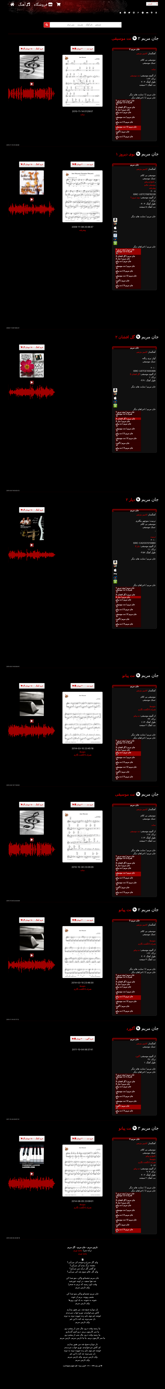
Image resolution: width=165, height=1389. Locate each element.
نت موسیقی (121, 38)
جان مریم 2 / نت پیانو (124, 122)
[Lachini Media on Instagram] (134, 13)
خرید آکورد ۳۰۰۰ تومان (84, 1039)
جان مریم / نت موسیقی (125, 117)
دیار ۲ (130, 499)
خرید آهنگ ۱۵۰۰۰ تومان (34, 49)
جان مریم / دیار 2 (123, 109)
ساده (83, 114)
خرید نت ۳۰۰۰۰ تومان (84, 49)
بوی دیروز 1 (135, 197)
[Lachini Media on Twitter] (129, 13)
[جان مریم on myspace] (134, 231)
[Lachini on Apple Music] (120, 13)
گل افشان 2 (135, 374)
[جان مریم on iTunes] (134, 228)
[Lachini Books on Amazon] (156, 13)
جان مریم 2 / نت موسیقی (126, 127)
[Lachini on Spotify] (142, 13)
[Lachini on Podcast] (151, 13)
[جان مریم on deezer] (134, 224)
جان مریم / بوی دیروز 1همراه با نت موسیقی (125, 101)
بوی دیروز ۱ (125, 154)
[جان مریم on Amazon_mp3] (134, 220)
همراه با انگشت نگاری (82, 755)
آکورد (130, 1028)
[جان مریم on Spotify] (134, 243)
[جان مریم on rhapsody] (134, 239)
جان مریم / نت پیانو (123, 112)
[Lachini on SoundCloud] (147, 13)
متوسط (82, 751)
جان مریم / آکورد (122, 131)
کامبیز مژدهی (141, 53)
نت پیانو (128, 675)
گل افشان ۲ (125, 337)
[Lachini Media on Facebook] (125, 13)
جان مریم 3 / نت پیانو (124, 136)
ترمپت (153, 537)
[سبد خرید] (58, 4)
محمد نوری (77, 1250)
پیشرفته (82, 230)
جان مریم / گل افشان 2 (125, 107)
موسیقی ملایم (150, 185)
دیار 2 (137, 546)
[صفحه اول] (12, 4)
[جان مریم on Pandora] (134, 235)
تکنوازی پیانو (149, 182)
